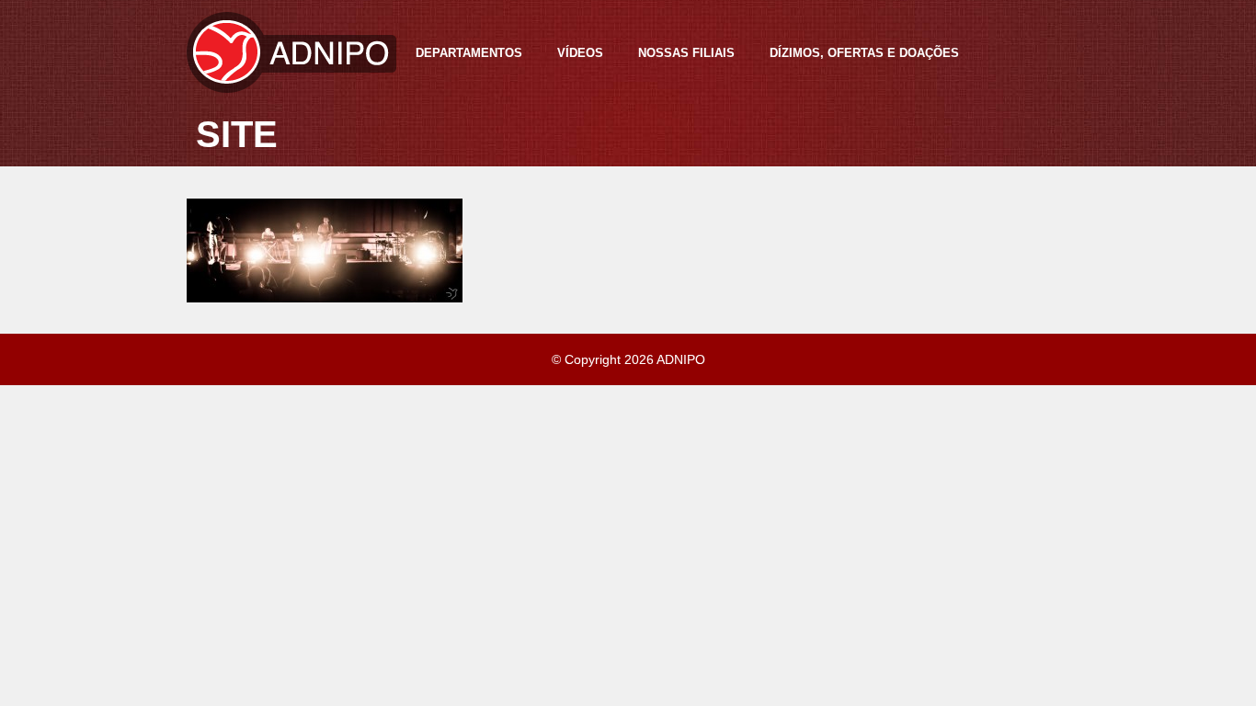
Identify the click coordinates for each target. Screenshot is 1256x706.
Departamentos (469, 53)
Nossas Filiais (686, 53)
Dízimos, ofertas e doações (864, 53)
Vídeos (580, 53)
